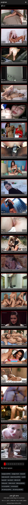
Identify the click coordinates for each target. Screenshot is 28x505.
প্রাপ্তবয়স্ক (9, 503)
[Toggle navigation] (25, 2)
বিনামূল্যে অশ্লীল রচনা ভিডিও (16, 503)
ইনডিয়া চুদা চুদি (4, 483)
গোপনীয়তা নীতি (13, 500)
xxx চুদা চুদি (4, 480)
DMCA (24, 500)
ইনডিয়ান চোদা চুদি (12, 483)
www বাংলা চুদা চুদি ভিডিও (15, 477)
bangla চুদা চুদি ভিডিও (6, 474)
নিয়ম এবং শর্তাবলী (19, 500)
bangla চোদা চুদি (15, 474)
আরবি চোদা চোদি (17, 480)
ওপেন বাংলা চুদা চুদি (14, 486)
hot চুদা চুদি (22, 474)
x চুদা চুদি (23, 477)
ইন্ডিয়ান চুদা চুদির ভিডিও (20, 483)
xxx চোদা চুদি (10, 480)
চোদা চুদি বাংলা (4, 2)
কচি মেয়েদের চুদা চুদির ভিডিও (18, 489)
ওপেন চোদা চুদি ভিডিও (5, 486)
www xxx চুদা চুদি (5, 477)
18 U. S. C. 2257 (5, 500)
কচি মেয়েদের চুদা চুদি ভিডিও (6, 489)
